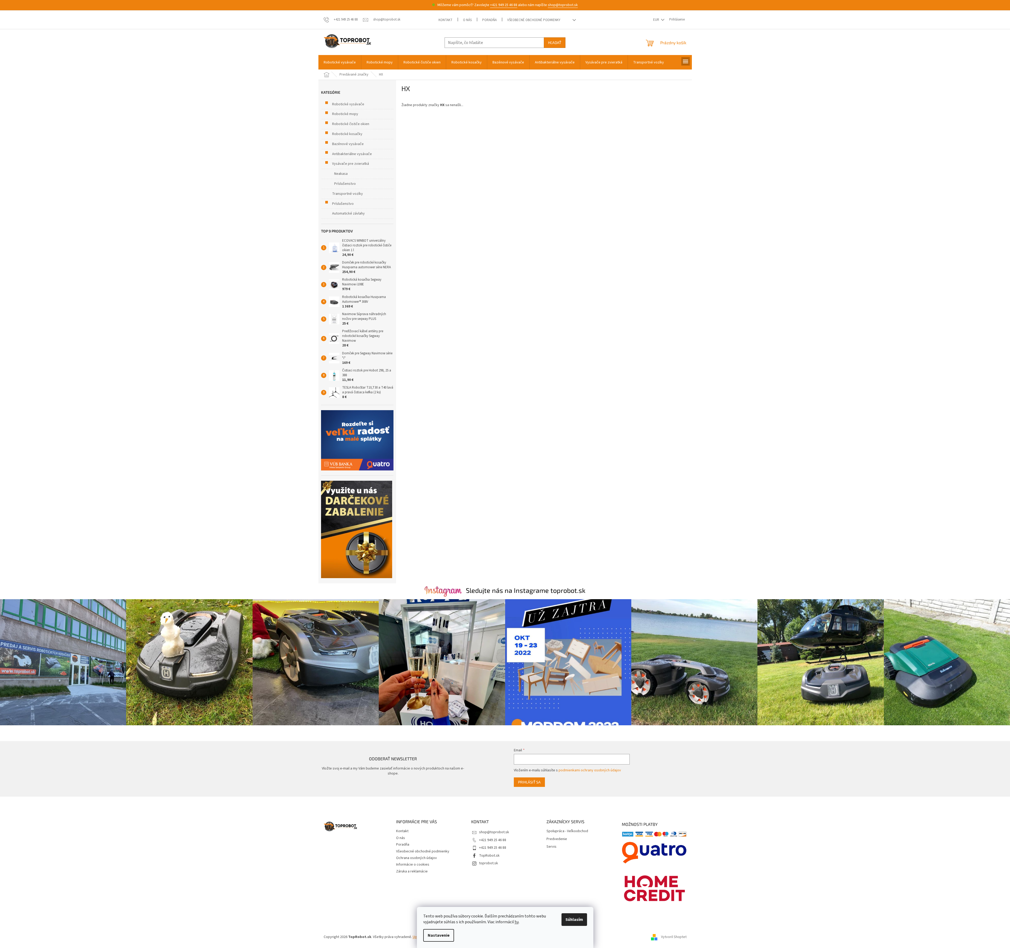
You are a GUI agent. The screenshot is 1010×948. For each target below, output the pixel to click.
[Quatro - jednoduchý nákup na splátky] (357, 440)
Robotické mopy (345, 114)
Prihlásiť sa (529, 782)
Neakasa (341, 173)
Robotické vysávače (348, 104)
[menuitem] (339, 62)
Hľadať (554, 42)
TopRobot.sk (489, 855)
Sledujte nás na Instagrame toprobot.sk (525, 590)
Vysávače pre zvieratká (350, 163)
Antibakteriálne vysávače (352, 154)
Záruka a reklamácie (412, 871)
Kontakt (445, 20)
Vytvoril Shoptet (674, 937)
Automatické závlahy (348, 213)
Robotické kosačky (347, 134)
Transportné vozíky (347, 193)
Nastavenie (439, 935)
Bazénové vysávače (348, 144)
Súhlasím (574, 919)
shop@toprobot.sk (563, 5)
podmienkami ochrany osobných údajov (590, 770)
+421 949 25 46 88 (503, 5)
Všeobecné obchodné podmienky (533, 20)
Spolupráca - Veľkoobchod (567, 831)
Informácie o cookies (412, 864)
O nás (467, 20)
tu (517, 922)
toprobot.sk (488, 863)
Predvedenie (556, 839)
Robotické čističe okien (350, 124)
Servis (551, 846)
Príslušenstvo (345, 183)
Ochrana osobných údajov (416, 858)
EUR (656, 19)
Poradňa (489, 20)
